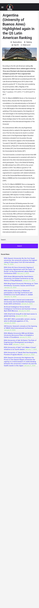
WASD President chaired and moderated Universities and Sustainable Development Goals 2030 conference (19, 302)
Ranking (29, 42)
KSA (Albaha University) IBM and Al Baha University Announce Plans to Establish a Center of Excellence (19, 335)
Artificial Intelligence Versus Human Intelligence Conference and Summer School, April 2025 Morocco (20, 309)
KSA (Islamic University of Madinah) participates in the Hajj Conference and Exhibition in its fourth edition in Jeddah (18, 292)
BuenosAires (17, 42)
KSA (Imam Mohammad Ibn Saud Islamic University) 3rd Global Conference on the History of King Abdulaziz (18, 278)
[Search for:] (19, 240)
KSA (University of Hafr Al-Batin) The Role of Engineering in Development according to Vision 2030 (20, 342)
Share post (26, 45)
